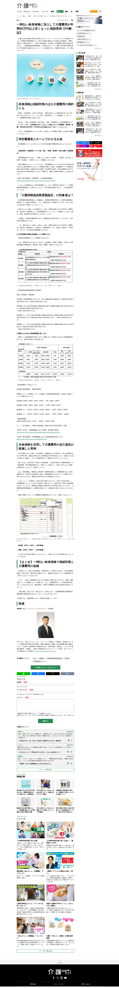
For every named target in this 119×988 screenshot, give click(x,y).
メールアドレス (25, 690)
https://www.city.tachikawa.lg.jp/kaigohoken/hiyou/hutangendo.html (38, 432)
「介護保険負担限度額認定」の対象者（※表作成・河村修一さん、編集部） (39, 380)
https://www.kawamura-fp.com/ (46, 651)
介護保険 (41, 658)
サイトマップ (58, 984)
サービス (36, 11)
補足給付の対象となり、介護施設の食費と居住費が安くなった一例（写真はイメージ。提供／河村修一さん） (45, 539)
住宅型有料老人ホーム (84, 33)
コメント (23, 697)
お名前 (22, 682)
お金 (34, 658)
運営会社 (33, 984)
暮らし (59, 11)
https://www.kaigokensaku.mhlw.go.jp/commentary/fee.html (36, 181)
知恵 (29, 16)
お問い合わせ (85, 984)
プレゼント (27, 11)
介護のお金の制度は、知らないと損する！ (29, 98)
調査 (77, 11)
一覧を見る (97, 48)
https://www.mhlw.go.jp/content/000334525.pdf (32, 439)
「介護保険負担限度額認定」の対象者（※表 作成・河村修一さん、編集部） (39, 285)
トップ (19, 11)
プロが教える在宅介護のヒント (86, 45)
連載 (66, 11)
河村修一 (67, 658)
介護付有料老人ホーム (84, 39)
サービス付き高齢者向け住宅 (86, 30)
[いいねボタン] (68, 740)
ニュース (45, 11)
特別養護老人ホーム (39, 661)
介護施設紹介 (81, 36)
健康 (52, 11)
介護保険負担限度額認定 (54, 658)
